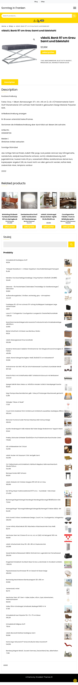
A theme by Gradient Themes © (39, 677)
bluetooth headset (64, 60)
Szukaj (7, 237)
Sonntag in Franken (13, 8)
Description (9, 82)
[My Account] (35, 20)
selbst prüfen (48, 52)
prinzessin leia (46, 62)
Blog (36, 2)
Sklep (43, 2)
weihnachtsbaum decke (60, 62)
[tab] (9, 82)
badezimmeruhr (50, 60)
